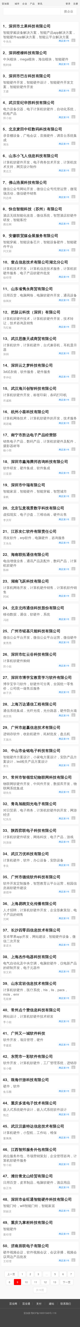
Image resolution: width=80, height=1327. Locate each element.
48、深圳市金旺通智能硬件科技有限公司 (37, 1199)
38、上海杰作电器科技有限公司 (30, 956)
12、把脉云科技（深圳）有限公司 (31, 312)
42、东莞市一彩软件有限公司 (28, 1056)
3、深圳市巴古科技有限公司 (27, 75)
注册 (75, 3)
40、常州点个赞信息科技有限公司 (31, 1009)
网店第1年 (64, 40)
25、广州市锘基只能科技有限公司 (31, 630)
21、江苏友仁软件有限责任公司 (30, 531)
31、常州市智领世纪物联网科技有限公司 (37, 777)
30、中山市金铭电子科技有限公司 (31, 750)
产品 (32, 3)
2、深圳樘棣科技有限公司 (25, 52)
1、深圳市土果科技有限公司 (27, 26)
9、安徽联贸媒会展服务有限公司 (30, 235)
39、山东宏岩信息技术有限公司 (30, 983)
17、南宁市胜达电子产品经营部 (30, 434)
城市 (17, 3)
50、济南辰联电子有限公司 (26, 1245)
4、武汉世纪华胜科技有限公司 (29, 102)
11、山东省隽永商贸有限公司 (28, 288)
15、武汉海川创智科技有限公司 (30, 388)
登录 (68, 3)
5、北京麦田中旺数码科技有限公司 (32, 129)
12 (45, 1282)
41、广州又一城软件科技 (24, 1033)
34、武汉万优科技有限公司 (26, 853)
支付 (38, 1303)
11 (35, 1282)
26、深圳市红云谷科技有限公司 (30, 654)
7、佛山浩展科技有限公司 (25, 182)
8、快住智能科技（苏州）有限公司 (32, 208)
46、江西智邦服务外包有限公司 (30, 1149)
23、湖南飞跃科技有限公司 (26, 581)
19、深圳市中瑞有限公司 (24, 484)
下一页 (67, 1282)
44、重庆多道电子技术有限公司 (30, 1103)
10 (26, 1282)
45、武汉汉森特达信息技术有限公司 (33, 1126)
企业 (24, 3)
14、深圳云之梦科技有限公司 (28, 365)
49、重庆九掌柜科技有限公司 (28, 1222)
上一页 (11, 1274)
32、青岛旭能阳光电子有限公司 (30, 803)
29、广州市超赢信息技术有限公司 (31, 727)
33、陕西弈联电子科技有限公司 (30, 830)
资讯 (40, 3)
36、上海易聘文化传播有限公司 (30, 903)
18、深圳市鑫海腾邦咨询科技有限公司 (35, 461)
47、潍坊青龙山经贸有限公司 (28, 1175)
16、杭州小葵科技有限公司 (26, 411)
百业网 (13, 1303)
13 (54, 1282)
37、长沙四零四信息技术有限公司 (31, 930)
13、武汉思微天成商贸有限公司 (30, 338)
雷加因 (5, 3)
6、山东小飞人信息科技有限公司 (30, 155)
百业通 (26, 1303)
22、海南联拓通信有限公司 (26, 554)
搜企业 (68, 11)
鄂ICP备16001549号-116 (43, 1312)
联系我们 (65, 1303)
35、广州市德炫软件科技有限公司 (31, 876)
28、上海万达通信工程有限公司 (30, 704)
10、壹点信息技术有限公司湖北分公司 (35, 262)
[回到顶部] (75, 1313)
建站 (51, 1303)
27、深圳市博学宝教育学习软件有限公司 (37, 677)
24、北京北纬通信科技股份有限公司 (33, 607)
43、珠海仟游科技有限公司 (26, 1079)
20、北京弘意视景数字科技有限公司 (33, 507)
